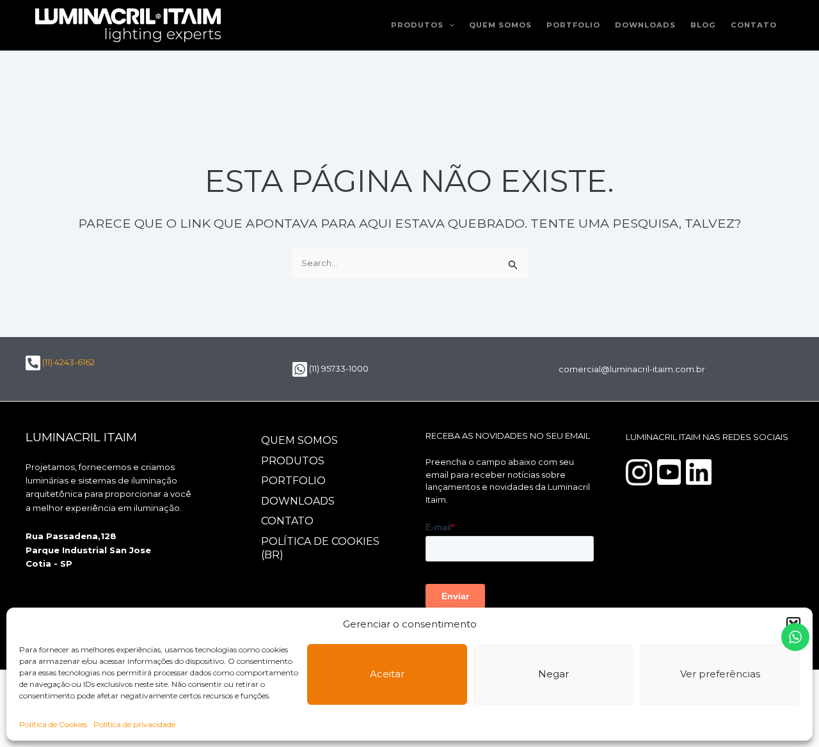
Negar (553, 674)
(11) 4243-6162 (67, 362)
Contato (754, 24)
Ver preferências (720, 674)
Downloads (645, 24)
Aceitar (387, 674)
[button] (448, 25)
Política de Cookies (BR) (320, 548)
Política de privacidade (134, 724)
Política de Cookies (53, 724)
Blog (703, 24)
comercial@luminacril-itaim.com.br (632, 369)
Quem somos (500, 24)
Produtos (417, 24)
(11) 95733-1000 (338, 368)
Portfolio (573, 24)
